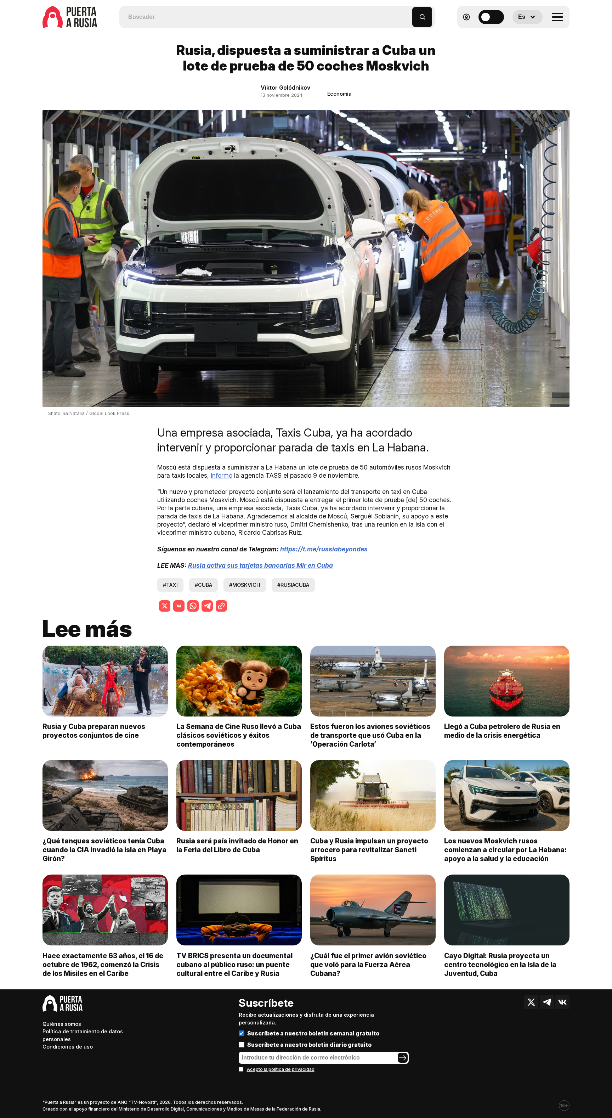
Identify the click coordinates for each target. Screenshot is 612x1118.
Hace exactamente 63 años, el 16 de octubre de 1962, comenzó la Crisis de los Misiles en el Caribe (102, 964)
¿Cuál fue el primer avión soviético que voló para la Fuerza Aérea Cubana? (368, 964)
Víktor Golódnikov (285, 87)
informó (221, 475)
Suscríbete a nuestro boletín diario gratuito (309, 1044)
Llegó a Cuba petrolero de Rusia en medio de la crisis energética (502, 731)
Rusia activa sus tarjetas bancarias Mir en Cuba (260, 565)
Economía (339, 94)
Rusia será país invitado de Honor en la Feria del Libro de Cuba (237, 845)
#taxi (170, 585)
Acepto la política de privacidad (280, 1069)
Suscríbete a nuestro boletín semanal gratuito (313, 1033)
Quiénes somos (61, 1024)
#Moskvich (244, 585)
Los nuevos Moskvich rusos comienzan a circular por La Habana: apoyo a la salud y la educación (505, 850)
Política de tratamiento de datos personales (82, 1035)
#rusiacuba (293, 585)
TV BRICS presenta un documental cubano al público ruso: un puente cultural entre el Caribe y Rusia (234, 964)
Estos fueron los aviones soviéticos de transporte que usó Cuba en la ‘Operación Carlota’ (370, 735)
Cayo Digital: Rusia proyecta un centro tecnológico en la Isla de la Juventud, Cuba (500, 964)
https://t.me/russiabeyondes (324, 549)
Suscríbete (266, 1002)
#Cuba (203, 585)
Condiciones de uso (67, 1047)
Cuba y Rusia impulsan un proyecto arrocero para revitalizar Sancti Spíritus (369, 850)
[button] (407, 14)
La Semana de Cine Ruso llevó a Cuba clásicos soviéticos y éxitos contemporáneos (238, 735)
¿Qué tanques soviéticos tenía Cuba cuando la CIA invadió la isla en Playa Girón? (104, 850)
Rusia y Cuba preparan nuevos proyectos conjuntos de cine (93, 731)
